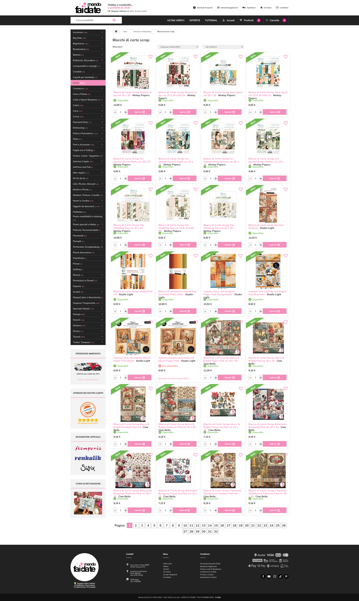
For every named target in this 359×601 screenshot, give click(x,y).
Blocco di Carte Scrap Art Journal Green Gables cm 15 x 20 (265, 161)
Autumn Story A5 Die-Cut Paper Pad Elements (267, 293)
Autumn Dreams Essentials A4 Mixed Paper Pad (176, 359)
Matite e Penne (82, 189)
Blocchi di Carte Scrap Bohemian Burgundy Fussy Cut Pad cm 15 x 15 (177, 493)
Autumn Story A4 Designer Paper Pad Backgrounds (219, 293)
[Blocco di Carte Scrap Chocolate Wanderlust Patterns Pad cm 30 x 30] (268, 470)
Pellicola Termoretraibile (87, 230)
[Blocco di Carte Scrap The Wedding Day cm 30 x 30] (133, 205)
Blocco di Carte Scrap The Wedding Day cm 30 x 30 (128, 226)
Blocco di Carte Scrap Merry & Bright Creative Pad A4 (131, 426)
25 (277, 525)
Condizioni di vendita (208, 572)
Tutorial (166, 569)
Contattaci (284, 8)
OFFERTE (194, 20)
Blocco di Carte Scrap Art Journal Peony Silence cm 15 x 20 (221, 161)
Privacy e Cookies (207, 574)
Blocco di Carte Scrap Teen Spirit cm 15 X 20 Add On (268, 94)
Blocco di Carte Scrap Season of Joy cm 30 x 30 (132, 94)
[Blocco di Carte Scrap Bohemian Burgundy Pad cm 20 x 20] (268, 404)
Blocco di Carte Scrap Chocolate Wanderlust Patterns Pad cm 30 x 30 (267, 493)
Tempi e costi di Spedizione (210, 569)
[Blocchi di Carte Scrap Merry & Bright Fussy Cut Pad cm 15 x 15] (223, 404)
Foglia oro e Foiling (84, 150)
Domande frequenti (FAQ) (210, 564)
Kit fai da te (80, 178)
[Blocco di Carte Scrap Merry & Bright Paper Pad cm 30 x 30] (223, 337)
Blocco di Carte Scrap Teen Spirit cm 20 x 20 (223, 94)
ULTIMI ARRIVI (175, 20)
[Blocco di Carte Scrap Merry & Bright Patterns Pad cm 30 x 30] (178, 404)
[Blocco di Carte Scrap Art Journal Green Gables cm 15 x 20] (268, 138)
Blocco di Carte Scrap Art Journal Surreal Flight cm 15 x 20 (175, 161)
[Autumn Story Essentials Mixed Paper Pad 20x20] (133, 337)
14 (210, 525)
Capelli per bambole (85, 77)
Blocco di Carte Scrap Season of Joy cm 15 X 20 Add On (177, 94)
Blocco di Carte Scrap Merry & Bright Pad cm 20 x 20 (266, 359)
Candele (79, 71)
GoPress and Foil (83, 167)
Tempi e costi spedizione (88, 379)
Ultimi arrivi (167, 564)
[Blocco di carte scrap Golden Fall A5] (133, 271)
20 (247, 525)
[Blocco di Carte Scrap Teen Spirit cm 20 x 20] (223, 72)
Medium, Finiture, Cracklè (88, 195)
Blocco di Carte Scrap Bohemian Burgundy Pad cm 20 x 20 (267, 426)
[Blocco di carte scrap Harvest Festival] (268, 205)
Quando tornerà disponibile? (173, 378)
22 (259, 525)
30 (203, 531)
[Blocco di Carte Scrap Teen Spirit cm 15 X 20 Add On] (268, 72)
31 (210, 531)
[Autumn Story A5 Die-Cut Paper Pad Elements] (268, 271)
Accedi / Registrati (170, 574)
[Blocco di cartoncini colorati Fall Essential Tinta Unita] (178, 271)
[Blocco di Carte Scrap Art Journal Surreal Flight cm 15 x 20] (178, 138)
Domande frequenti (204, 8)
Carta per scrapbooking (142, 31)
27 (185, 531)
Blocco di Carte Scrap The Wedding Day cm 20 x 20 (218, 226)
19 (240, 525)
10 (185, 525)
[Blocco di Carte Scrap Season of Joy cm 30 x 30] (133, 72)
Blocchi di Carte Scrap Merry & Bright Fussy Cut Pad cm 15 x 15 (221, 427)
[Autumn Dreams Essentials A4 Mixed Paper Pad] (178, 337)
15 (216, 525)
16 (222, 525)
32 (216, 531)
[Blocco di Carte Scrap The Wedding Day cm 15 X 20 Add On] (178, 205)
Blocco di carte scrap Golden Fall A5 (132, 293)
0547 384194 (135, 573)
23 (265, 525)
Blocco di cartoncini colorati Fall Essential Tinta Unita (177, 293)
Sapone (78, 286)
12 (197, 525)
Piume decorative (84, 252)
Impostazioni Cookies (208, 577)
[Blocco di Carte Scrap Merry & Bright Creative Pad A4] (133, 404)
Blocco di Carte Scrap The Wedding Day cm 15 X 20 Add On (176, 228)
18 (234, 525)
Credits (218, 597)
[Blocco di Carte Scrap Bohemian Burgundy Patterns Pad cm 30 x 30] (133, 470)
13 (203, 525)
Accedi (231, 20)
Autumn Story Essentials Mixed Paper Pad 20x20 (131, 359)
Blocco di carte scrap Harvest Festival (266, 226)
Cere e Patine (81, 94)
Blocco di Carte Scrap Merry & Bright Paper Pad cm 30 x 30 (221, 359)
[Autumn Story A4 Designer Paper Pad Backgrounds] (223, 271)
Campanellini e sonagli (86, 66)
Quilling (78, 269)
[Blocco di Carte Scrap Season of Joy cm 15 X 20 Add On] (178, 72)
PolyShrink (79, 258)
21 (253, 525)
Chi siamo (267, 8)
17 (228, 525)
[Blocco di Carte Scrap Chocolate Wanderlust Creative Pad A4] (223, 470)
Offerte (166, 566)
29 (197, 531)
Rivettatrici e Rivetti (85, 280)
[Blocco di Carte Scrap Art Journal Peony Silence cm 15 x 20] (223, 138)
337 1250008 (135, 581)
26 (284, 525)
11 (191, 525)
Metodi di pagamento (229, 8)
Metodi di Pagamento (208, 566)
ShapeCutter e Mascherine (88, 297)
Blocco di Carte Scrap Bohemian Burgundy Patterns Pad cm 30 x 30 (132, 493)
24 (271, 525)
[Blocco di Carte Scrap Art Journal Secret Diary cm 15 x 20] (133, 138)
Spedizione (251, 8)
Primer (77, 263)
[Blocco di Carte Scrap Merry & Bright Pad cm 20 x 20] (268, 337)
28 (191, 531)
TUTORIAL (211, 20)
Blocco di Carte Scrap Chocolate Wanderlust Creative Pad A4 (222, 492)
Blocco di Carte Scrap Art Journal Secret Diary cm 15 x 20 (131, 160)
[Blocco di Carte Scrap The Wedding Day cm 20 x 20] (223, 205)
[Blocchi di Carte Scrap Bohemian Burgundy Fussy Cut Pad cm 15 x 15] (178, 470)
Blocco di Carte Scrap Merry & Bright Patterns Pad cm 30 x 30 (176, 426)
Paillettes (79, 211)
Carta (125, 31)
